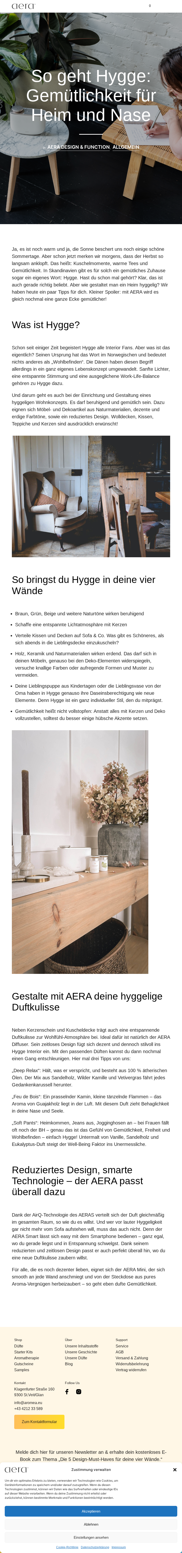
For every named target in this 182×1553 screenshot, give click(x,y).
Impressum (119, 1547)
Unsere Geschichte (81, 1352)
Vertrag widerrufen (131, 1370)
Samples (21, 1370)
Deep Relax (26, 1070)
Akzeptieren (91, 1511)
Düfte (18, 1346)
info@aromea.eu (28, 1403)
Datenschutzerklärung (95, 1547)
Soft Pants (25, 1122)
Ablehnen (91, 1524)
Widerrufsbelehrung (132, 1364)
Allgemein (126, 147)
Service (122, 1346)
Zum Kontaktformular (39, 1422)
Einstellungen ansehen (91, 1537)
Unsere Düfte (76, 1358)
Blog (69, 1364)
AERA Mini (134, 1269)
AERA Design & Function (78, 147)
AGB (120, 1352)
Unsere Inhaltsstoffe (81, 1346)
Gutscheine (23, 1364)
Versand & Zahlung (132, 1358)
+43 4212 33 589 (28, 1409)
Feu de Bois (26, 1096)
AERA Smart (25, 1236)
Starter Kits (23, 1352)
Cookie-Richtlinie (67, 1547)
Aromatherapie (26, 1358)
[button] (175, 1469)
